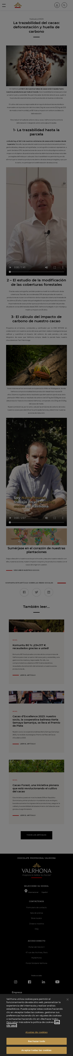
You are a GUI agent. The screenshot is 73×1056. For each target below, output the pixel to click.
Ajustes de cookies (36, 1032)
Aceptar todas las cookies (36, 1050)
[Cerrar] (67, 999)
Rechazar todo (36, 1041)
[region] (36, 1025)
